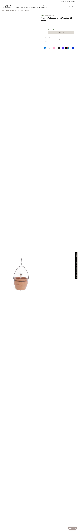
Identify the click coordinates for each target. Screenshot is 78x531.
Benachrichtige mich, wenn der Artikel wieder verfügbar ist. (76, 265)
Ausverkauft (61, 32)
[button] (17, 5)
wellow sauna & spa (5, 10)
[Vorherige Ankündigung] (25, 1)
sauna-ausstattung (13, 10)
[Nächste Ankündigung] (53, 1)
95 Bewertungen (51, 15)
